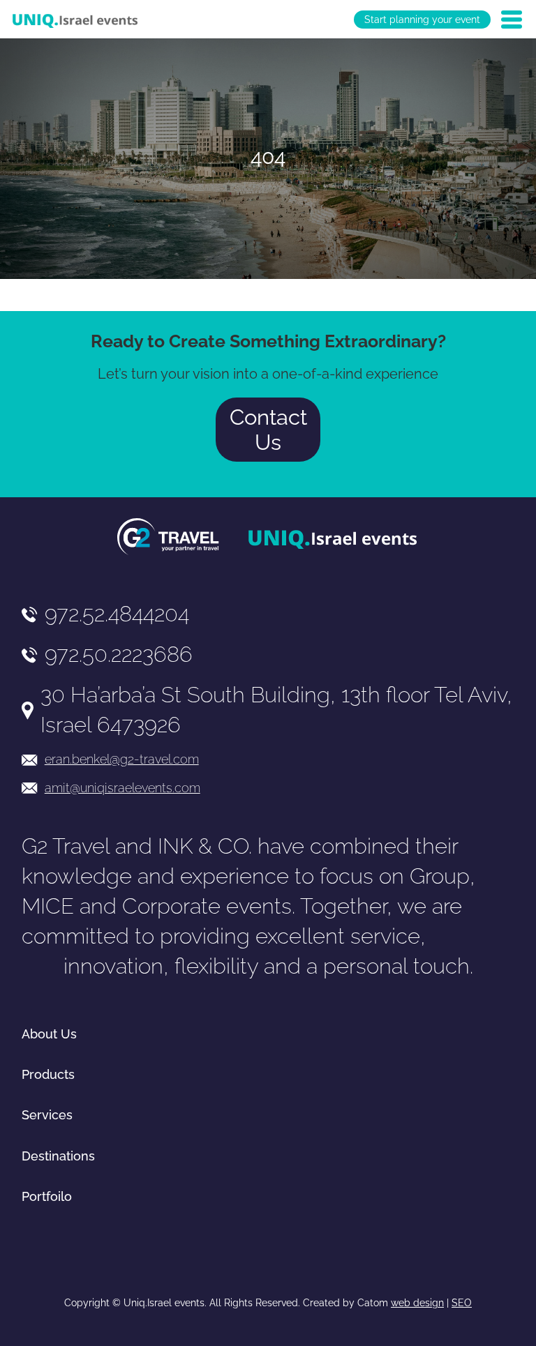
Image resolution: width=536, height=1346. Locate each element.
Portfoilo (47, 1196)
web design (417, 1302)
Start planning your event (422, 19)
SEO (462, 1302)
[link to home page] (74, 19)
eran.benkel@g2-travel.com (122, 759)
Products (48, 1074)
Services (47, 1114)
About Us (49, 1034)
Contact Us (268, 429)
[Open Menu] (511, 19)
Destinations (58, 1156)
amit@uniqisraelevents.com (122, 787)
